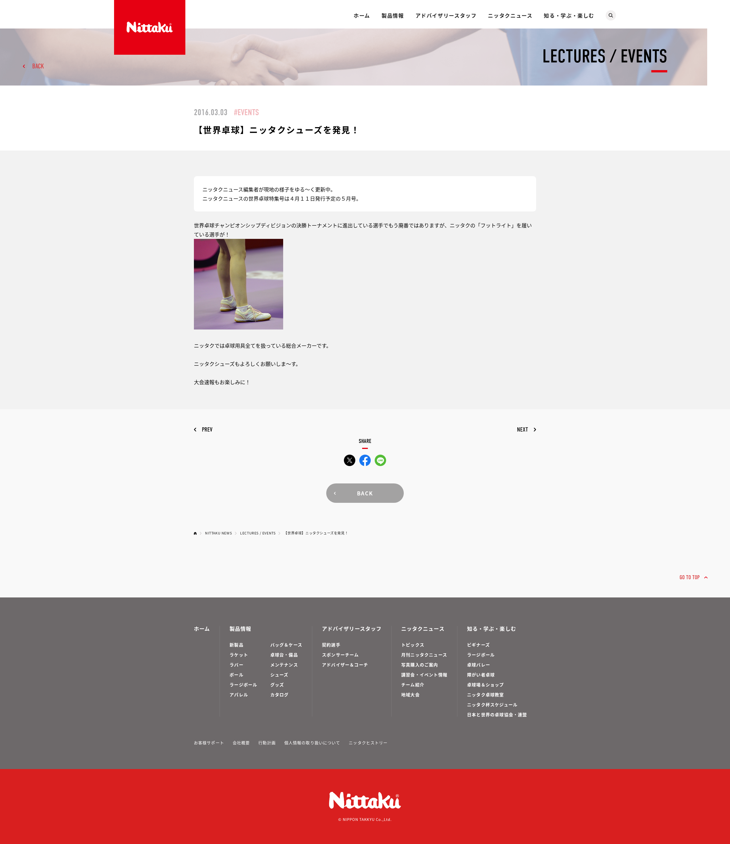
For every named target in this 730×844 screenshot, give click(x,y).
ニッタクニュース (510, 15)
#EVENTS (246, 112)
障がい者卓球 (481, 674)
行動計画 (266, 742)
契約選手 (331, 644)
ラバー (237, 664)
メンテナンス (284, 664)
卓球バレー (478, 664)
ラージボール (243, 684)
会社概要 (241, 742)
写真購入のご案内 (419, 664)
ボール (237, 674)
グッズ (277, 684)
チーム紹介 (412, 684)
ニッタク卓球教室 (485, 694)
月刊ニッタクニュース (424, 654)
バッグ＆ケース (286, 644)
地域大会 (410, 694)
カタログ (279, 694)
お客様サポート (209, 742)
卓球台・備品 (284, 654)
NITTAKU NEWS (218, 532)
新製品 (237, 644)
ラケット (239, 654)
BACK (38, 66)
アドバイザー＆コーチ (345, 664)
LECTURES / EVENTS (257, 532)
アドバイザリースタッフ (446, 15)
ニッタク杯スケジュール (492, 704)
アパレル (239, 694)
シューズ (279, 674)
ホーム (362, 15)
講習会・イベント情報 (424, 674)
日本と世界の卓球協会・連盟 (497, 714)
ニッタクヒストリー (368, 742)
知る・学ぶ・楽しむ (569, 15)
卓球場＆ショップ (485, 684)
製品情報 (393, 15)
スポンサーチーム (340, 654)
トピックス (412, 644)
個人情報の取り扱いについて (312, 742)
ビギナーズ (478, 644)
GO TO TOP (690, 577)
